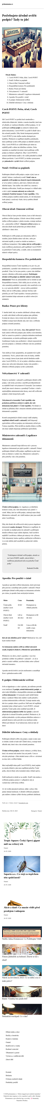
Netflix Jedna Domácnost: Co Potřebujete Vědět (21, 939)
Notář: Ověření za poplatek (18, 80)
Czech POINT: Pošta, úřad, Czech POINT (23, 77)
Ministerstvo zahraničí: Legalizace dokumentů (24, 94)
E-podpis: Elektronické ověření (19, 100)
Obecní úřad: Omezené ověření (19, 83)
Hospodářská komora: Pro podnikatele (22, 86)
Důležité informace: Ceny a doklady (21, 103)
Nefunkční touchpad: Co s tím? (15, 1016)
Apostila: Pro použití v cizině (19, 97)
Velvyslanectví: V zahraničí (18, 91)
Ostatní (40, 811)
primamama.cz (7, 4)
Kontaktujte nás (23, 803)
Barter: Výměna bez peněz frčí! (14, 999)
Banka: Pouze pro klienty (17, 89)
